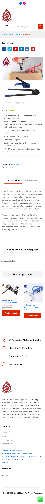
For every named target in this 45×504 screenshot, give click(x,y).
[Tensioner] (4, 49)
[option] (11, 302)
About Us (6, 436)
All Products (14, 34)
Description (13, 180)
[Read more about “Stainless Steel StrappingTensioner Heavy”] (28, 301)
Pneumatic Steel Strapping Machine (9, 301)
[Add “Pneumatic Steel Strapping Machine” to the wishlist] (17, 297)
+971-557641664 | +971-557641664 (17, 453)
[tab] (13, 181)
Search (40, 26)
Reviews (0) (32, 180)
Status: (4, 110)
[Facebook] (3, 475)
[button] (6, 297)
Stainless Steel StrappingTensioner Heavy (31, 307)
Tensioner (15, 164)
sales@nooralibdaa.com (12, 450)
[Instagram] (7, 475)
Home (4, 34)
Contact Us (7, 444)
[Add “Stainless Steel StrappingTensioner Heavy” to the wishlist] (39, 301)
